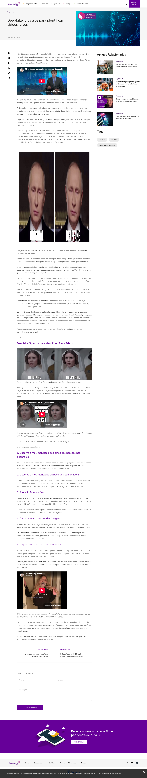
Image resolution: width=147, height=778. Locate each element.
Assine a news (134, 4)
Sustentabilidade (82, 4)
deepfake (114, 140)
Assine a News (79, 742)
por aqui (45, 306)
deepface (102, 140)
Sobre (27, 763)
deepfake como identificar (107, 145)
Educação (68, 4)
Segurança (56, 4)
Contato (83, 763)
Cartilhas (52, 763)
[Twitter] (132, 763)
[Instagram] (137, 763)
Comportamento (31, 4)
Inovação (44, 4)
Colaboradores (39, 763)
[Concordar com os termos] (144, 772)
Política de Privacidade (68, 763)
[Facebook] (127, 763)
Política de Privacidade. (113, 773)
